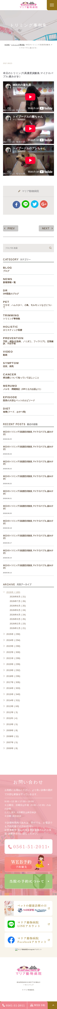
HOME (7, 45)
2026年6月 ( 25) (18, 605)
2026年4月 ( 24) (18, 614)
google (44, 204)
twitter (34, 204)
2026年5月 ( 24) (18, 610)
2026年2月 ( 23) (18, 623)
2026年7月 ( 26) (18, 601)
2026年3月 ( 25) (18, 619)
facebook (16, 204)
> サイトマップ (29, 985)
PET (27, 304)
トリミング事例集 (18, 45)
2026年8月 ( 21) (18, 596)
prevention (28, 341)
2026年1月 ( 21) (18, 628)
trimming (12, 57)
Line (25, 204)
